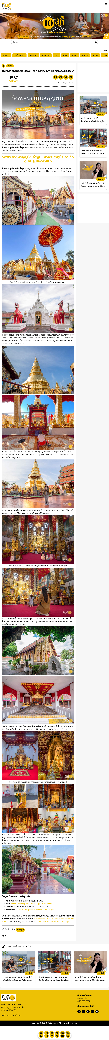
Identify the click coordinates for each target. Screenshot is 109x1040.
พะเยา (95, 55)
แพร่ (65, 55)
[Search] (96, 42)
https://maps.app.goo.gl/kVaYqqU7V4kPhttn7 (31, 903)
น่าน (56, 55)
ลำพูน (74, 55)
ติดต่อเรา (5, 1015)
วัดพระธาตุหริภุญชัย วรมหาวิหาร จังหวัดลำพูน (35, 909)
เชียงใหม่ (33, 55)
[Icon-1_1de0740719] (97, 1011)
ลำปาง (85, 55)
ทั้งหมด (6, 55)
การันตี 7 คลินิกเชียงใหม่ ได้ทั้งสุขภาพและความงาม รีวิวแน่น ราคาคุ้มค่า (92, 185)
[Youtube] (92, 1011)
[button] (105, 4)
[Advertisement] (94, 77)
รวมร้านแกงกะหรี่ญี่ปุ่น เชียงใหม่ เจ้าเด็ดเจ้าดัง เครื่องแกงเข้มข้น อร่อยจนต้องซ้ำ (93, 120)
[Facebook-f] (79, 1011)
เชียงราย (45, 55)
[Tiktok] (88, 1011)
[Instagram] (83, 1011)
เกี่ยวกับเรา (16, 1015)
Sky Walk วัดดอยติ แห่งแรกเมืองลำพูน (54, 921)
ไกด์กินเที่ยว (19, 55)
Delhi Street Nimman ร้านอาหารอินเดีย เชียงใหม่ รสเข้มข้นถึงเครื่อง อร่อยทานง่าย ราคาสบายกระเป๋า (93, 152)
